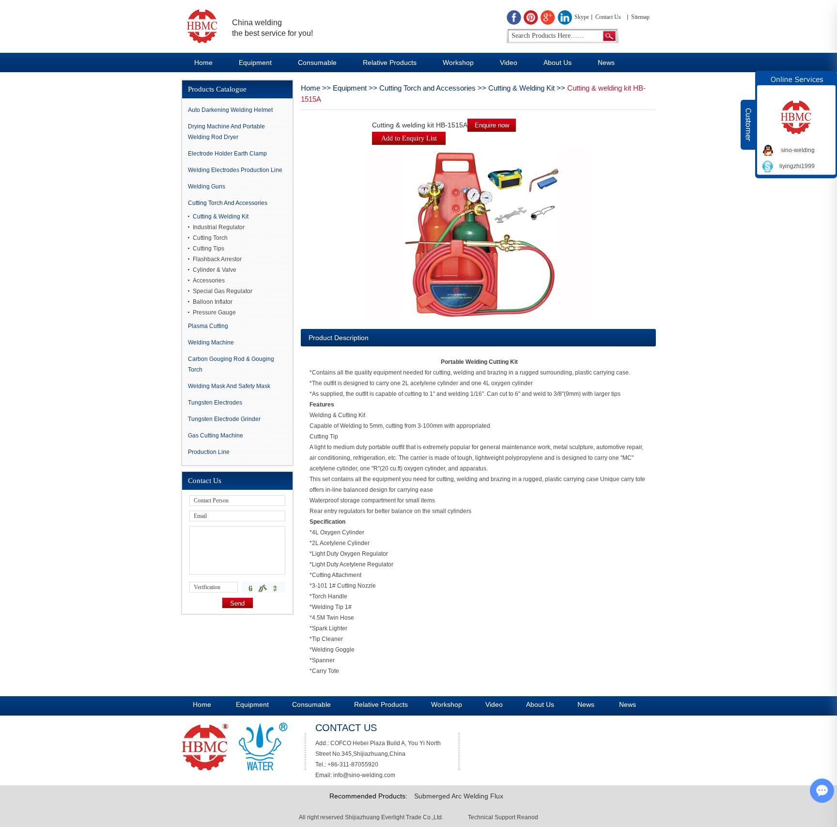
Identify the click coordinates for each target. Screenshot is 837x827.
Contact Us (608, 17)
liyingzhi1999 (797, 166)
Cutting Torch (210, 237)
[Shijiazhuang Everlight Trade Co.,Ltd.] (201, 26)
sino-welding (798, 150)
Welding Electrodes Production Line (235, 170)
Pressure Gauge (214, 312)
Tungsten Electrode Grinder (224, 419)
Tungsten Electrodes (215, 402)
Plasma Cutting (208, 326)
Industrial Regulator (219, 227)
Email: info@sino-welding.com (355, 775)
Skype (581, 17)
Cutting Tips (208, 248)
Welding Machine (211, 342)
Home (203, 62)
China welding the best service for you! (272, 27)
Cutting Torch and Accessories (427, 88)
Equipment (255, 62)
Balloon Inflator (212, 301)
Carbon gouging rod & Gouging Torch (231, 364)
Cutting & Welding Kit (521, 88)
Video (508, 62)
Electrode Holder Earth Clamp (227, 153)
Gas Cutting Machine (215, 435)
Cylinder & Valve (214, 269)
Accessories (209, 280)
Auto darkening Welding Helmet (230, 110)
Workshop (458, 62)
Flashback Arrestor (217, 259)
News (606, 62)
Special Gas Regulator (222, 291)
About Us (557, 62)
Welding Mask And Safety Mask (229, 386)
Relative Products (390, 62)
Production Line (209, 452)
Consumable (317, 62)
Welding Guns (206, 186)
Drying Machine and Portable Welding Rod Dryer (226, 131)
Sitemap (640, 17)
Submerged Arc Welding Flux (458, 796)
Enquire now (492, 125)
